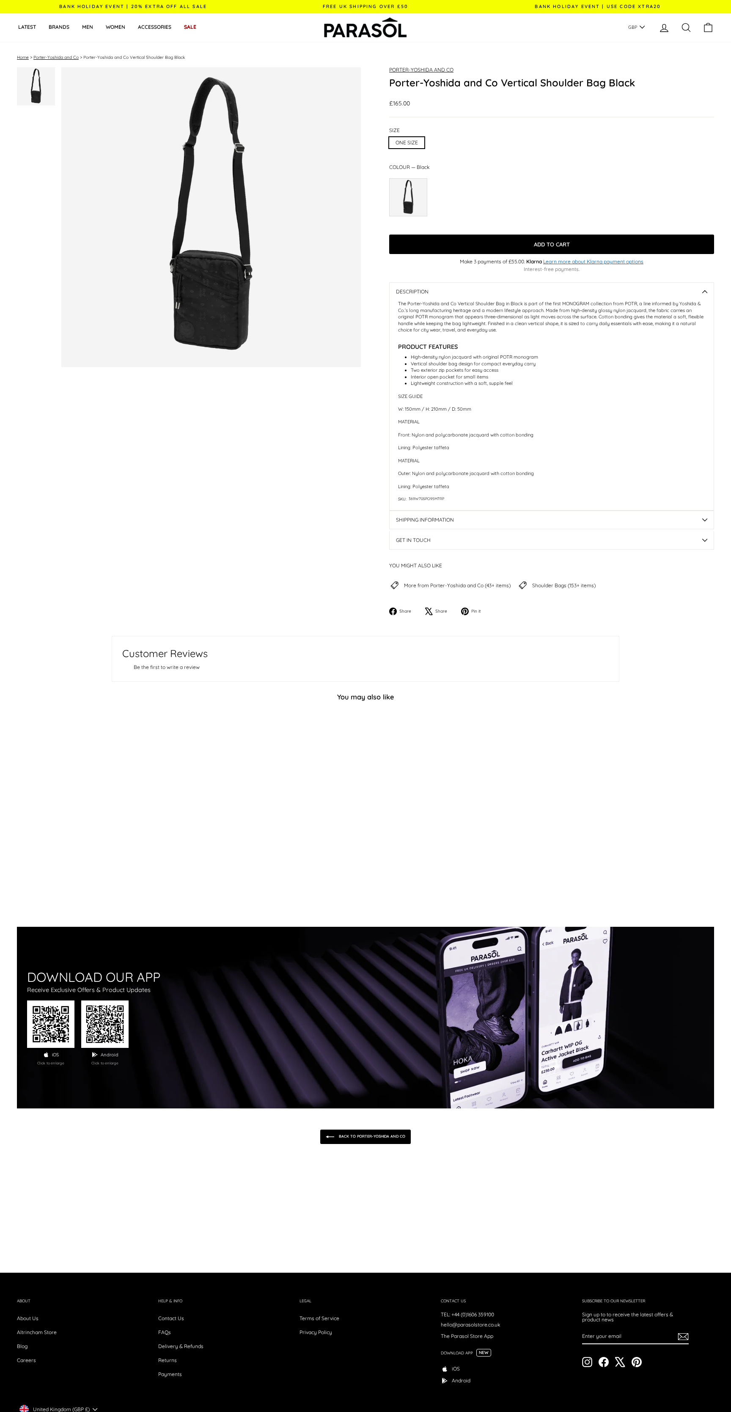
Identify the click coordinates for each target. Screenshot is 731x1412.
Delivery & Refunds (180, 1346)
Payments (170, 1374)
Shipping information (425, 520)
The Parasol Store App (467, 1336)
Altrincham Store (37, 1332)
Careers (26, 1360)
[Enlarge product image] (211, 217)
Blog (22, 1346)
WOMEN (115, 27)
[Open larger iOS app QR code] (50, 1024)
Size (394, 130)
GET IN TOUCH (413, 540)
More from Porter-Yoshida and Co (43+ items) (457, 585)
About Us (27, 1318)
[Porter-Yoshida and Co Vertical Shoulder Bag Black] (408, 197)
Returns (167, 1360)
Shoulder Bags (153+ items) (564, 585)
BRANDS (59, 27)
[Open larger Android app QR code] (105, 1024)
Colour (409, 167)
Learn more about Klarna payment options (593, 261)
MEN (87, 27)
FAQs (164, 1332)
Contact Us (171, 1318)
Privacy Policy (316, 1332)
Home (23, 57)
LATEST (27, 27)
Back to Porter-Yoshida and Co (371, 1136)
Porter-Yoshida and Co (56, 57)
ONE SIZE (407, 142)
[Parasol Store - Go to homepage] (365, 27)
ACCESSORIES (154, 27)
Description (412, 291)
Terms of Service (319, 1318)
